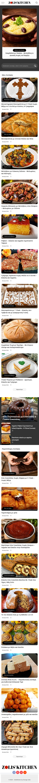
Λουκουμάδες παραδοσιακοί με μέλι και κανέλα (19, 714)
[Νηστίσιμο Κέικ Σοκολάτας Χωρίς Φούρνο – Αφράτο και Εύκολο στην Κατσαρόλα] (19, 531)
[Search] (36, 2)
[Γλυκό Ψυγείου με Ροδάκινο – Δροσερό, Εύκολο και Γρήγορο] (19, 365)
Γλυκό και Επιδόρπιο (9, 236)
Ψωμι (5, 340)
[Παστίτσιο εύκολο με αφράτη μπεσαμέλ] (5, 439)
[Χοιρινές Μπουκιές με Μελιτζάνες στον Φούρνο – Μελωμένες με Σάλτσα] (19, 192)
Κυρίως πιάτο (7, 166)
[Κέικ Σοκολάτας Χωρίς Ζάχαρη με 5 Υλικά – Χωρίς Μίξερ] (19, 464)
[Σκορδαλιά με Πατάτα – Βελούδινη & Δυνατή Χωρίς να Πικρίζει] (19, 28)
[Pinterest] (17, 772)
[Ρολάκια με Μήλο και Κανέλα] (19, 633)
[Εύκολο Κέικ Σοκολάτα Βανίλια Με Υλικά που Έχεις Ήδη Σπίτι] (19, 566)
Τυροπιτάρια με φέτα (9, 513)
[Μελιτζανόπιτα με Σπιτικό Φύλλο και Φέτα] (19, 124)
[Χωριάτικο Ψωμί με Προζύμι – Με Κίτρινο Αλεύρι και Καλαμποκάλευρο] (19, 331)
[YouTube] (21, 772)
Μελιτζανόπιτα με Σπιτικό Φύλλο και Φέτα (17, 139)
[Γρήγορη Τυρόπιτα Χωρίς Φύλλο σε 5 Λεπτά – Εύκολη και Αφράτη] (19, 261)
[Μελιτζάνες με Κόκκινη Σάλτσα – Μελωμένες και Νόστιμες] (19, 157)
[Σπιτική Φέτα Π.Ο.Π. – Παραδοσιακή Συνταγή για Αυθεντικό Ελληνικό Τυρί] (19, 665)
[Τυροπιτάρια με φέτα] (19, 498)
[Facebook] (14, 772)
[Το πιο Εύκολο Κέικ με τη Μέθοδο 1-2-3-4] (19, 600)
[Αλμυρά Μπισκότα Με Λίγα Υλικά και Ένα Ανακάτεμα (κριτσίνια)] (19, 733)
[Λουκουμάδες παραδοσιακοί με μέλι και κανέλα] (19, 700)
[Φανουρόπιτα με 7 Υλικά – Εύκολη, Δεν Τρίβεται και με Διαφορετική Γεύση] (19, 296)
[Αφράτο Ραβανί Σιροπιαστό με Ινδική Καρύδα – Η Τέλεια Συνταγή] (5, 428)
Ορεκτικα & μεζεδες (8, 675)
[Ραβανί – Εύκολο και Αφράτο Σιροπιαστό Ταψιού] (19, 226)
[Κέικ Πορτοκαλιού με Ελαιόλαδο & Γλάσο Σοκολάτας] (19, 409)
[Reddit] (25, 772)
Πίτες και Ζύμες (7, 134)
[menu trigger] (3, 2)
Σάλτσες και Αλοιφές (19, 50)
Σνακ (5, 742)
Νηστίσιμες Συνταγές (9, 99)
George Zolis (5, 109)
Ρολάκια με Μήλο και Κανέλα (12, 647)
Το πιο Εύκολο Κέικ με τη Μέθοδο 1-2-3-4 (17, 615)
